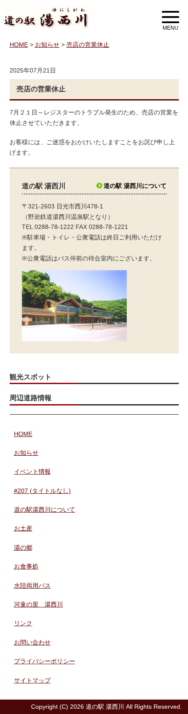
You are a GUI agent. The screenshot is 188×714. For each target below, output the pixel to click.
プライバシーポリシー (44, 661)
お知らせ (26, 452)
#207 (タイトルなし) (42, 490)
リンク (23, 623)
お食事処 (26, 566)
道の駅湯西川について (44, 509)
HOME (23, 433)
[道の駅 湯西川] (46, 10)
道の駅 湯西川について (135, 185)
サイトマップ (32, 680)
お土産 (23, 528)
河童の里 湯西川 (38, 604)
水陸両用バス (32, 585)
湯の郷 (23, 547)
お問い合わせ (32, 642)
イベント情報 (32, 471)
